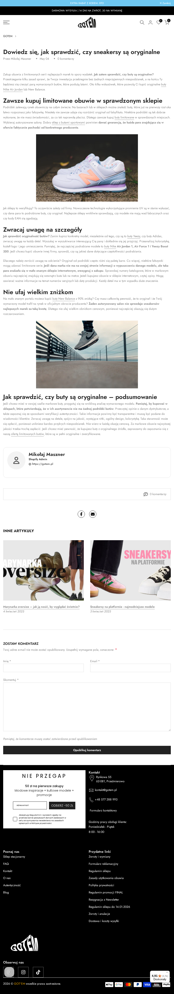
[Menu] (167, 973)
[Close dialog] (146, 433)
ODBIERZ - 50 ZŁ (87, 523)
